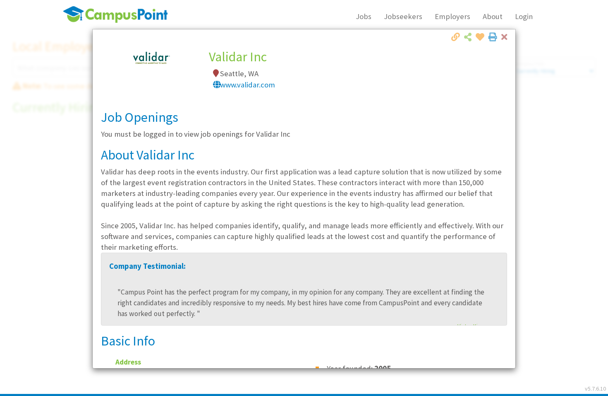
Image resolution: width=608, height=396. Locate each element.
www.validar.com (247, 84)
